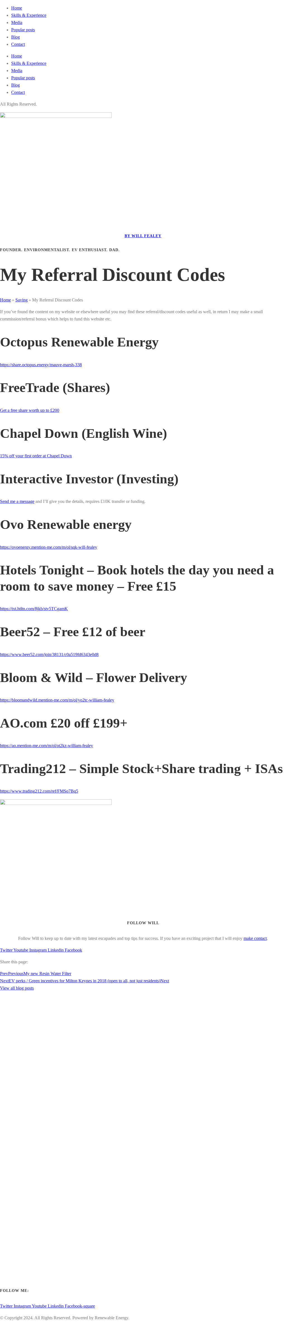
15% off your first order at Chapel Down (36, 455)
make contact (255, 938)
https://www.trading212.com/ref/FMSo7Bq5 (39, 791)
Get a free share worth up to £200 (29, 410)
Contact (18, 44)
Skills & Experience (28, 15)
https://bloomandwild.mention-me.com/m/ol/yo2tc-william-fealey (57, 700)
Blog (15, 37)
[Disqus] (143, 1062)
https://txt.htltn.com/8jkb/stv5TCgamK (34, 608)
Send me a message (17, 501)
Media (16, 22)
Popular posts (23, 29)
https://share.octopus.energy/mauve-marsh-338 (41, 364)
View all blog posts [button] (17, 988)
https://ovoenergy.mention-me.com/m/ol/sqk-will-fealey (48, 547)
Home (16, 8)
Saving (21, 300)
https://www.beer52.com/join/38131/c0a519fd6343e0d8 (49, 654)
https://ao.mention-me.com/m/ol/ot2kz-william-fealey (46, 745)
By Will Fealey (143, 236)
